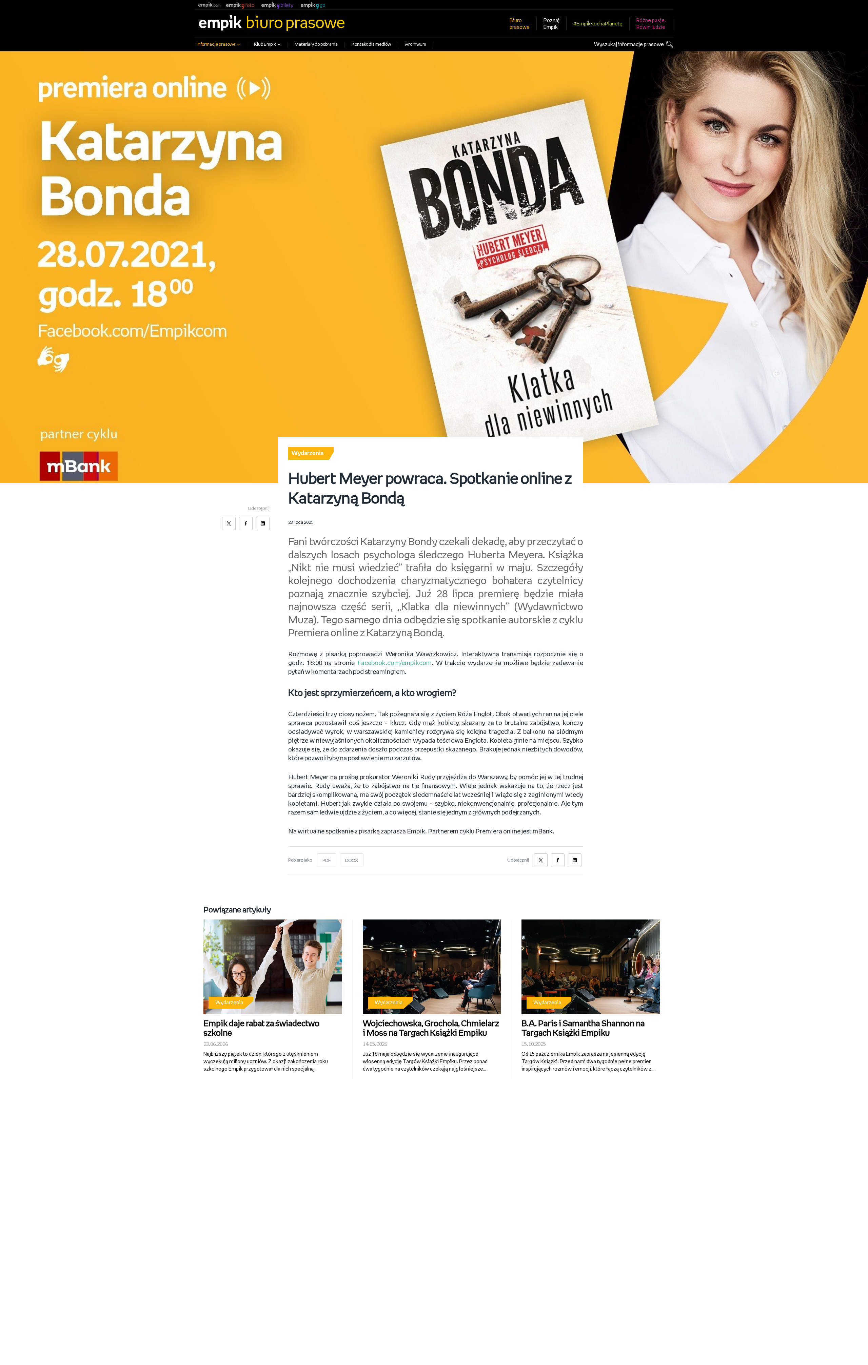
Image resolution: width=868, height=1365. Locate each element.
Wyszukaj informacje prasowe (629, 44)
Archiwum (415, 44)
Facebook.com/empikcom (394, 663)
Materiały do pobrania (316, 44)
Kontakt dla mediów (371, 44)
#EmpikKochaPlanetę (598, 23)
